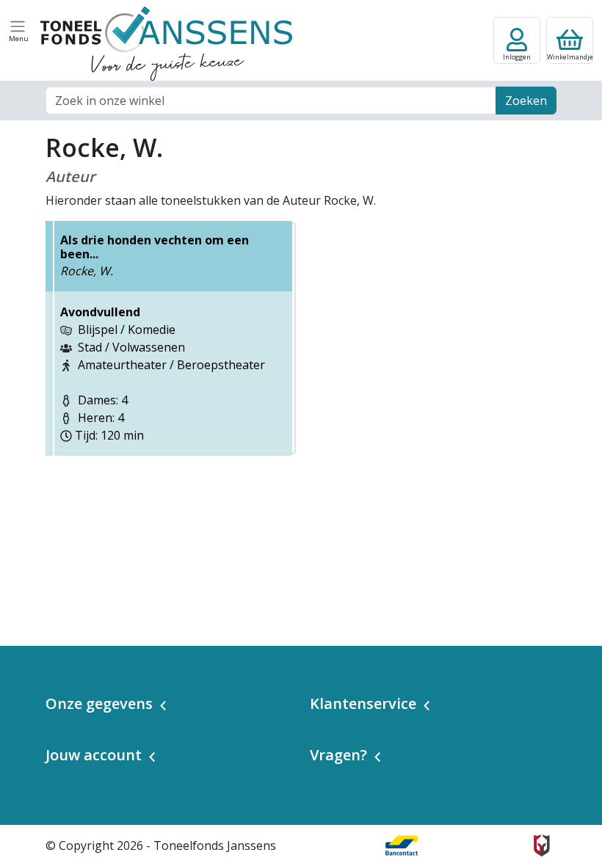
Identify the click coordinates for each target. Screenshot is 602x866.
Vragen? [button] (338, 755)
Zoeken (526, 100)
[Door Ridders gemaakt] (541, 845)
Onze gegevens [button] (99, 703)
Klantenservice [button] (363, 703)
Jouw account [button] (94, 755)
